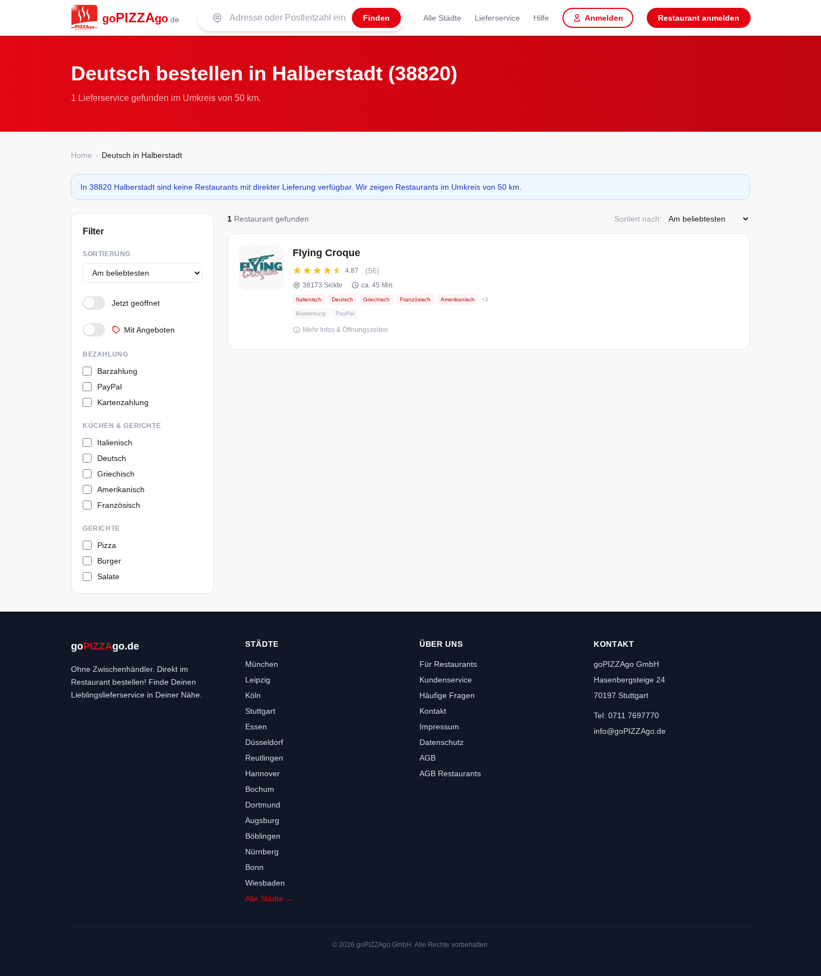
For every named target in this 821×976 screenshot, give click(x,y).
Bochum (259, 789)
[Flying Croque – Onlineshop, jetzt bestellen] (489, 291)
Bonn (254, 867)
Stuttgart (260, 710)
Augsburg (262, 820)
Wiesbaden (265, 882)
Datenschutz (441, 742)
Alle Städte (442, 17)
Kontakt (432, 710)
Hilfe (541, 17)
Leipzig (257, 679)
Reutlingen (264, 757)
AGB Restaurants (450, 773)
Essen (256, 726)
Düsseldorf (264, 742)
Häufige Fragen (447, 695)
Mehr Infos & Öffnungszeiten (345, 330)
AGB (427, 757)
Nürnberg (262, 851)
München (261, 664)
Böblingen (262, 835)
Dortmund (262, 804)
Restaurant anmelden (698, 17)
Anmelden (604, 17)
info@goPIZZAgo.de (630, 731)
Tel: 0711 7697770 (626, 715)
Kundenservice (445, 679)
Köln (253, 695)
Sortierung (107, 254)
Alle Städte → (269, 898)
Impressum (439, 726)
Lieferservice (497, 17)
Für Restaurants (448, 664)
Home (81, 155)
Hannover (262, 773)
